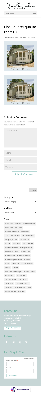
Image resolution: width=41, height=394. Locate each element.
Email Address (12, 361)
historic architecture (11, 248)
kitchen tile (15, 264)
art (16, 228)
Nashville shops (29, 272)
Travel (29, 288)
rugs (19, 280)
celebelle (9, 37)
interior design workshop (13, 260)
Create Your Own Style (12, 236)
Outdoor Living (21, 276)
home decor (9, 252)
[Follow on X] (19, 342)
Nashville (15, 268)
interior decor (25, 252)
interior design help (23, 256)
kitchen (7, 264)
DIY (16, 240)
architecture (9, 228)
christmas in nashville (12, 232)
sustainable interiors (22, 283)
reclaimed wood (10, 280)
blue (20, 228)
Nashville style (9, 276)
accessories (9, 224)
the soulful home (19, 288)
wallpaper (21, 292)
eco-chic (7, 244)
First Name (10, 368)
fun (24, 244)
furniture (30, 244)
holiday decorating (26, 248)
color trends (25, 232)
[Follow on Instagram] (13, 342)
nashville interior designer (13, 272)
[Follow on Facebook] (6, 342)
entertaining (16, 244)
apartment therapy (29, 224)
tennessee (8, 288)
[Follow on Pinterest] (26, 342)
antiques (18, 224)
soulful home (9, 283)
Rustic (25, 280)
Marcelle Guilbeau (27, 264)
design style (9, 240)
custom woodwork (28, 236)
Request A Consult (13, 328)
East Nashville (24, 240)
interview (27, 260)
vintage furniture (10, 292)
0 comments (30, 37)
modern (7, 268)
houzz (17, 252)
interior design (10, 256)
